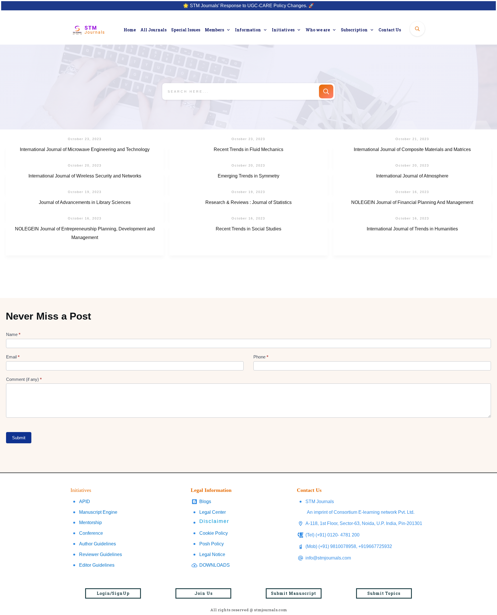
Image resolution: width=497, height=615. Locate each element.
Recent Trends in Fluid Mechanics (248, 157)
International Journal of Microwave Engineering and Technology (85, 157)
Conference (91, 533)
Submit (18, 437)
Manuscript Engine (98, 512)
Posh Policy (211, 543)
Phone (260, 356)
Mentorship (90, 522)
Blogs (205, 501)
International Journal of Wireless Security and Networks (85, 183)
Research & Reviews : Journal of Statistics (248, 210)
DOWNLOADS (214, 565)
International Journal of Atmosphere (412, 183)
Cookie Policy (213, 533)
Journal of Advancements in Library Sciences (85, 210)
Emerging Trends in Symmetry (248, 183)
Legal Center (212, 512)
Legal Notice (212, 554)
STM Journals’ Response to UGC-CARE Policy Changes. (248, 5)
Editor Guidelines (96, 565)
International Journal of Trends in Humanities (412, 240)
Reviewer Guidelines (100, 554)
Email (13, 356)
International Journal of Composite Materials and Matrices (412, 157)
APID (84, 501)
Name (13, 334)
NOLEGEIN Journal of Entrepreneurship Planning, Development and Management (85, 240)
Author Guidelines (97, 543)
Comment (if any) (24, 379)
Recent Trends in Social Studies (248, 240)
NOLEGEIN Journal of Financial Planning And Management (412, 210)
